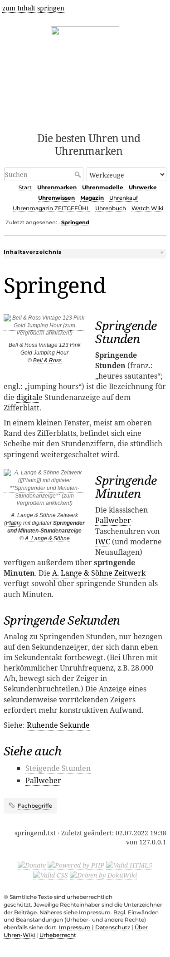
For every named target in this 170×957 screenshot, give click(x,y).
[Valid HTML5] (129, 864)
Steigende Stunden (58, 768)
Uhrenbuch (110, 208)
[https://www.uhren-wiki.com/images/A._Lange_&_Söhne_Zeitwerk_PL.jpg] (44, 489)
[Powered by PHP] (76, 864)
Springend (75, 222)
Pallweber (113, 520)
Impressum (75, 927)
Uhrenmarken (57, 187)
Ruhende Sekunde (58, 725)
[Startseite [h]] (85, 74)
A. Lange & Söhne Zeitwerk (99, 573)
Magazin (92, 197)
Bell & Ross (47, 360)
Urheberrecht (57, 935)
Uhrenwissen (56, 197)
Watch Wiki (147, 208)
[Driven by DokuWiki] (103, 874)
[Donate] (32, 864)
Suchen (78, 174)
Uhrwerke (143, 187)
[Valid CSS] (50, 874)
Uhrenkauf (123, 197)
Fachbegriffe (35, 805)
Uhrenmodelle (102, 187)
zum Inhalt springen (33, 8)
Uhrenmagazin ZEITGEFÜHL (51, 208)
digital (27, 397)
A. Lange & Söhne (47, 538)
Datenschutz (112, 927)
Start (25, 187)
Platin (13, 523)
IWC (102, 542)
